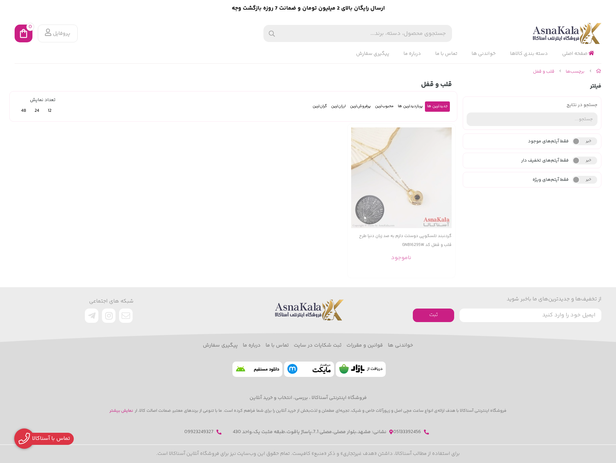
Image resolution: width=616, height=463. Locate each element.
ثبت (433, 315)
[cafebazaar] (361, 369)
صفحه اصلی (575, 54)
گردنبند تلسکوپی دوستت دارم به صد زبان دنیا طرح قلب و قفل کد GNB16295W (405, 240)
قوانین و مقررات (364, 345)
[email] (126, 316)
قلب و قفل (543, 71)
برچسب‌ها (575, 71)
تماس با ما (446, 54)
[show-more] (446, 177)
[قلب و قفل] (308, 310)
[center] (271, 33)
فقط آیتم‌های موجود (548, 141)
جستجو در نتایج (581, 105)
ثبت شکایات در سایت (318, 345)
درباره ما (412, 54)
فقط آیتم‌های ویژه (551, 179)
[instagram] (108, 316)
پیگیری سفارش (372, 54)
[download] (257, 369)
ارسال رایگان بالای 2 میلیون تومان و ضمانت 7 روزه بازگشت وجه (308, 8)
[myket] (309, 369)
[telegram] (91, 316)
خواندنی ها (484, 54)
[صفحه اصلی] (598, 71)
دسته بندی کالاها (529, 54)
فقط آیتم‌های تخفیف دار (545, 160)
